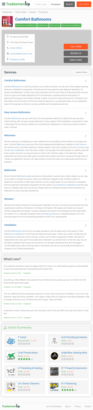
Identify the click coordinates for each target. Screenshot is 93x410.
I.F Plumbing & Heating (30, 368)
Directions (76, 60)
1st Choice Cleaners (28, 383)
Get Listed (84, 4)
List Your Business (54, 406)
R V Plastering (69, 383)
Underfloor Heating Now (74, 352)
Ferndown (43, 12)
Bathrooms (16, 86)
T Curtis (22, 337)
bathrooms (43, 25)
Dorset (32, 12)
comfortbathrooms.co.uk (21, 53)
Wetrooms (9, 135)
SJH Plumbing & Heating (74, 337)
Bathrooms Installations (14, 234)
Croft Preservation (28, 352)
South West (21, 12)
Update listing (81, 72)
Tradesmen (7, 12)
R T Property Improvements (76, 368)
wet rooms (55, 25)
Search (69, 4)
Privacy (78, 406)
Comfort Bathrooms (33, 19)
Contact (88, 406)
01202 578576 (16, 48)
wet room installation (71, 25)
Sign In (68, 406)
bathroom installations (26, 25)
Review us (75, 53)
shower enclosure (50, 214)
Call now (75, 46)
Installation (10, 224)
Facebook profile (17, 59)
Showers (9, 198)
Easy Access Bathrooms (17, 112)
